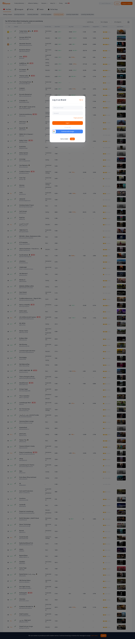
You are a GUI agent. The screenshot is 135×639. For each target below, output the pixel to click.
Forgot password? (78, 118)
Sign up (81, 100)
